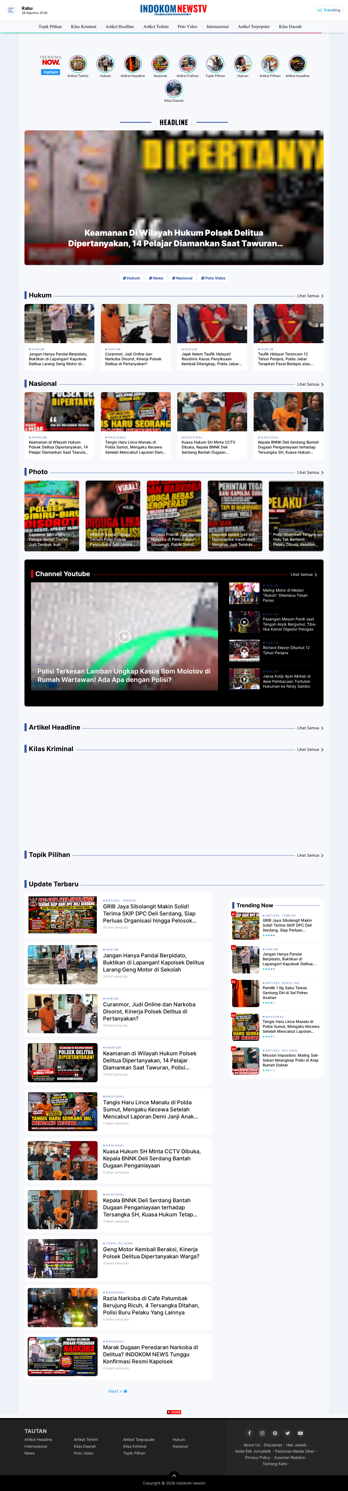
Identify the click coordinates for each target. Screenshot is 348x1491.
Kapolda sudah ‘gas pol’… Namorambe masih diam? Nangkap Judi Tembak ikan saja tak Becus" (234, 539)
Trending (332, 10)
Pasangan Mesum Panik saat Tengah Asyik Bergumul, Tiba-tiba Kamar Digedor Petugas (289, 624)
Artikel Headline (119, 26)
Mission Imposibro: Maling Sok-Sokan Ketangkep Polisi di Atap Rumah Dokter (291, 1060)
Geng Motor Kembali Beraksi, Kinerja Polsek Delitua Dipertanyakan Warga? (151, 1253)
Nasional (160, 76)
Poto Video (187, 26)
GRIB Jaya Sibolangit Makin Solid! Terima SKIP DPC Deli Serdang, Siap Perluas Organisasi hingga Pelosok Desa (149, 913)
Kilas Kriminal (83, 26)
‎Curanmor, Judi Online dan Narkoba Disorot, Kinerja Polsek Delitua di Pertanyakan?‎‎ (133, 359)
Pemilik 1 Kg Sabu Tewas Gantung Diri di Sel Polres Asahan (285, 992)
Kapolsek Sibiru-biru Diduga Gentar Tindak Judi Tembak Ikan (48, 539)
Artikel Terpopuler (254, 26)
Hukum (105, 76)
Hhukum (39, 437)
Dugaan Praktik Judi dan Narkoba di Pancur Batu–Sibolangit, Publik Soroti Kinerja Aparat (173, 539)
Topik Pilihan (50, 26)
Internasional (218, 26)
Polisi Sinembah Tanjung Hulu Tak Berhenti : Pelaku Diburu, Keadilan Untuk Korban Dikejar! (294, 539)
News (158, 278)
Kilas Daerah (290, 26)
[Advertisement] (174, 804)
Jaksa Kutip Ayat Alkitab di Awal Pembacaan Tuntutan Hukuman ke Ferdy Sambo (286, 681)
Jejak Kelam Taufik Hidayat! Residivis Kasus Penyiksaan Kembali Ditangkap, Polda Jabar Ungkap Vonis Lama (210, 359)
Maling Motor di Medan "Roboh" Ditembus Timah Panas (285, 595)
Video (46, 664)
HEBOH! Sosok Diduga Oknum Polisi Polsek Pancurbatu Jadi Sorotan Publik (112, 539)
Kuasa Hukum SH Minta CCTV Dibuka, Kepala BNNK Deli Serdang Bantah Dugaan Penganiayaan (208, 447)
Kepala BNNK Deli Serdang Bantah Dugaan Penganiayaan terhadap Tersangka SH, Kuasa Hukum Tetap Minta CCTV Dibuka (288, 447)
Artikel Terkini (156, 26)
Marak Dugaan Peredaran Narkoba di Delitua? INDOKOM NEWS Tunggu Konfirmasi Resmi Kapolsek (150, 1354)
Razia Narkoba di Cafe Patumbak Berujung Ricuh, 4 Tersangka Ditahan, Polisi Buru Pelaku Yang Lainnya (151, 1305)
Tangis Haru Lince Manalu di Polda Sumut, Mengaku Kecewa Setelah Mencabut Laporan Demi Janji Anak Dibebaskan (134, 447)
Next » (115, 1391)
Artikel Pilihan (270, 76)
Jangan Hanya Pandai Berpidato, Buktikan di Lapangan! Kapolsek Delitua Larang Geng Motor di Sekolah (58, 359)
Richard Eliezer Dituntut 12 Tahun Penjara (286, 650)
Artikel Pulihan (188, 76)
